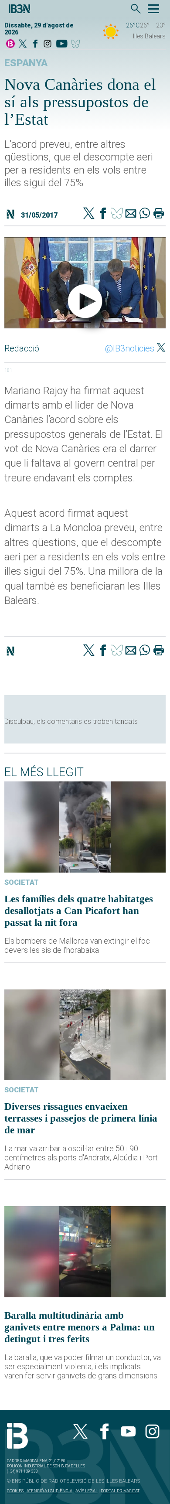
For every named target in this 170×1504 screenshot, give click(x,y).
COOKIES (15, 1490)
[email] (131, 214)
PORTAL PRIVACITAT (120, 1490)
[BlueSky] (77, 44)
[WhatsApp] (145, 214)
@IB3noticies (129, 348)
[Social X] (22, 44)
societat (21, 882)
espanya (26, 63)
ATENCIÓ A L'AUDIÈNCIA (49, 1490)
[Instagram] (47, 44)
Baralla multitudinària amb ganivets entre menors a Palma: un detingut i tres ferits (79, 1327)
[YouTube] (62, 44)
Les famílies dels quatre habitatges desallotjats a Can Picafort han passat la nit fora (78, 910)
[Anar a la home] (10, 44)
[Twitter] (89, 214)
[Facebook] (35, 44)
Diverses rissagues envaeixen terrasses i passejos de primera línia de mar (80, 1118)
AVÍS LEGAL (86, 1490)
